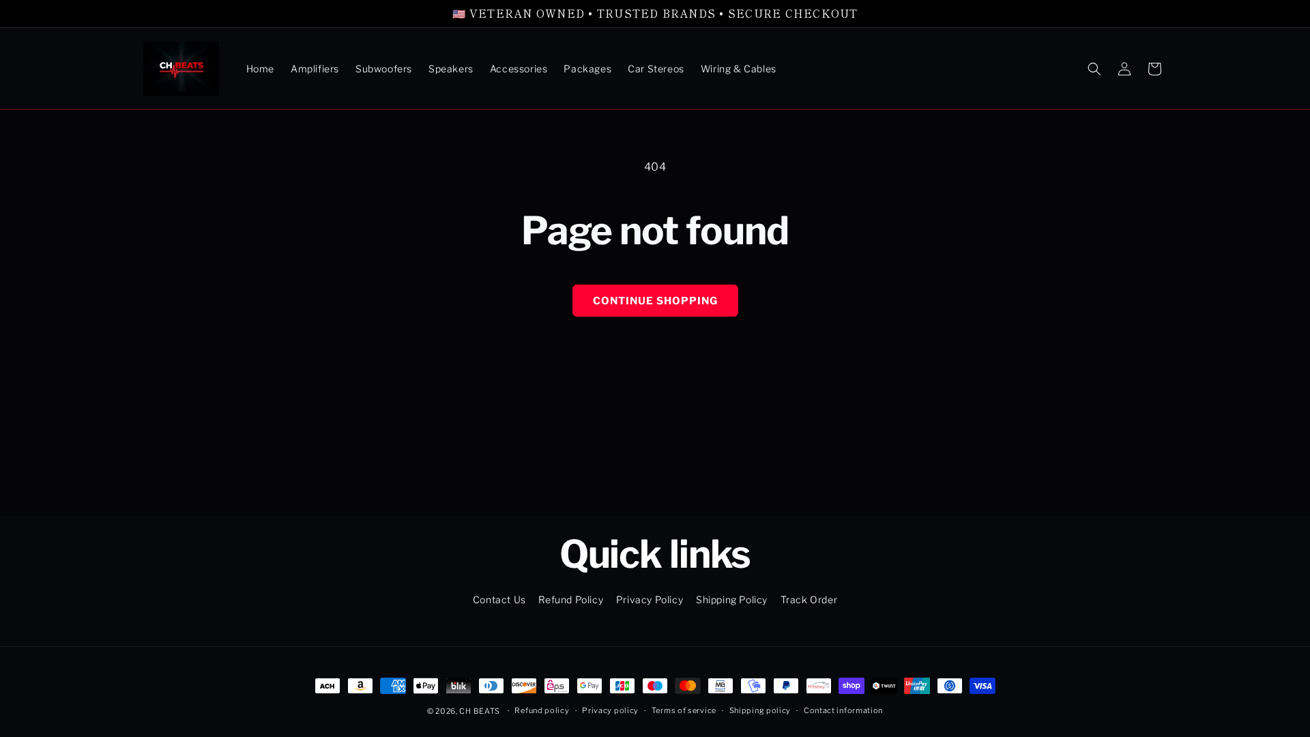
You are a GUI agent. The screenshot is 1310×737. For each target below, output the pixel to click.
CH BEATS (480, 711)
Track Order (809, 599)
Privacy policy (610, 710)
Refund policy (541, 710)
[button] (1094, 69)
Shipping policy (760, 710)
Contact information (843, 710)
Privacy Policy (649, 599)
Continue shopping (655, 301)
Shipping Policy (732, 599)
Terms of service (684, 710)
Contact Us (499, 599)
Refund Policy (570, 599)
